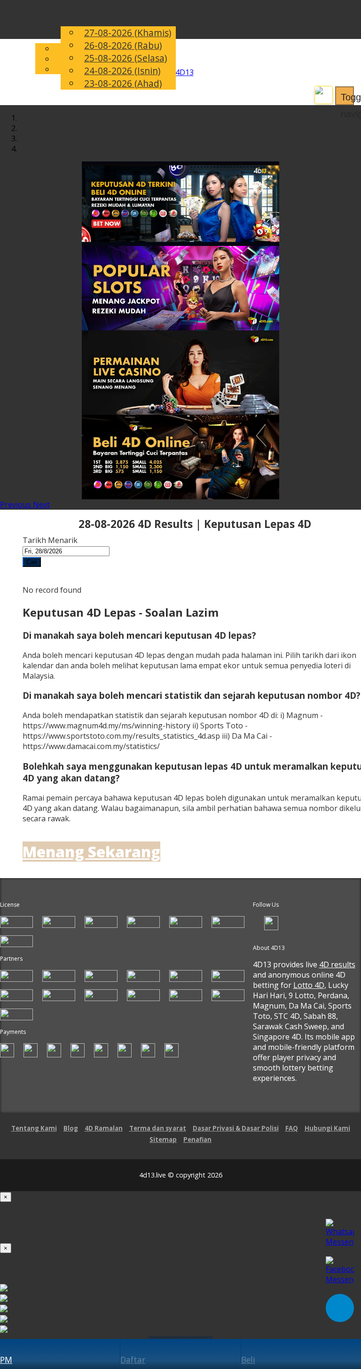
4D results (337, 964)
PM (6, 1359)
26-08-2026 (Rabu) (123, 45)
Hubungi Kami (327, 1128)
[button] (16, 504)
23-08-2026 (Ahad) (123, 83)
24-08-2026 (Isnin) (122, 70)
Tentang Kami (34, 1128)
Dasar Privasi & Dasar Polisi (236, 1128)
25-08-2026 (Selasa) (125, 58)
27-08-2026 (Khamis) (127, 32)
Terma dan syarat (157, 1128)
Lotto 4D (308, 985)
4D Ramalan (104, 1128)
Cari (31, 562)
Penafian (197, 1139)
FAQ (291, 1128)
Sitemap (163, 1139)
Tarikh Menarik (50, 540)
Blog (70, 1128)
